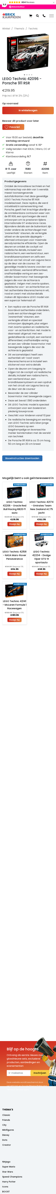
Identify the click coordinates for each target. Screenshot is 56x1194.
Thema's (19, 28)
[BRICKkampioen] (11, 16)
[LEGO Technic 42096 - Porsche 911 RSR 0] (28, 52)
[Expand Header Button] (51, 16)
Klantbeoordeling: (18, 156)
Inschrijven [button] (40, 1073)
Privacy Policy (35, 1086)
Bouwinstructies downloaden (22, 458)
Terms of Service (15, 1089)
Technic (33, 28)
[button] (30, 16)
